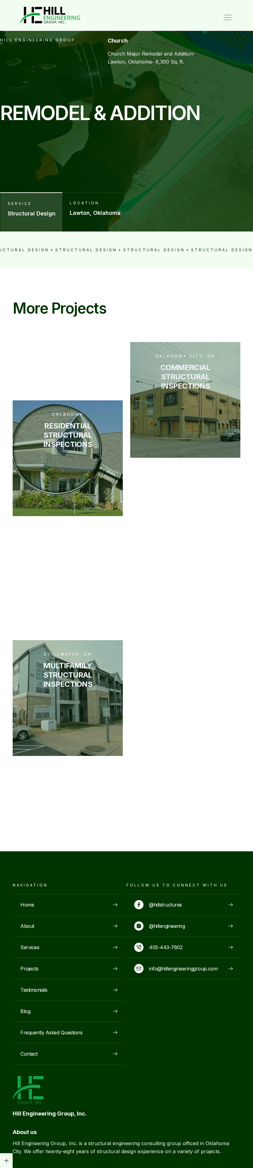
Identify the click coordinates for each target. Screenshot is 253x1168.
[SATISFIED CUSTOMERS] (6, 1160)
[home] (44, 15)
